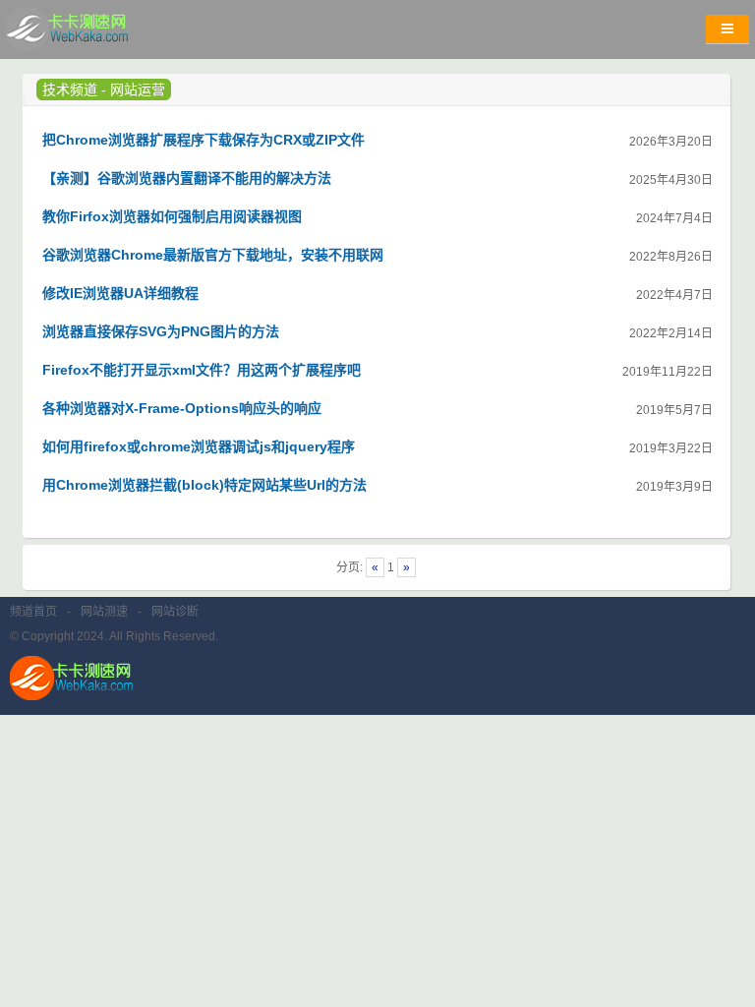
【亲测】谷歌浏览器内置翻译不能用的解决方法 (186, 178)
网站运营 (137, 89)
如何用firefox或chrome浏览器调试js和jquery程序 (198, 446)
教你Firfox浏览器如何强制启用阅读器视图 (172, 216)
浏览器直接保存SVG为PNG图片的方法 (160, 331)
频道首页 (33, 612)
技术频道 (69, 89)
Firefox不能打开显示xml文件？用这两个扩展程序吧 (201, 370)
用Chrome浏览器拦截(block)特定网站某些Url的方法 (204, 485)
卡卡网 (88, 34)
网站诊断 (175, 612)
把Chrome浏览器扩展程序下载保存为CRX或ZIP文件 (203, 140)
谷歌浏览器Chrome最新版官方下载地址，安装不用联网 (212, 255)
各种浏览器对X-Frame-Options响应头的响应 (181, 408)
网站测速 (104, 612)
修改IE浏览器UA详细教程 (120, 293)
